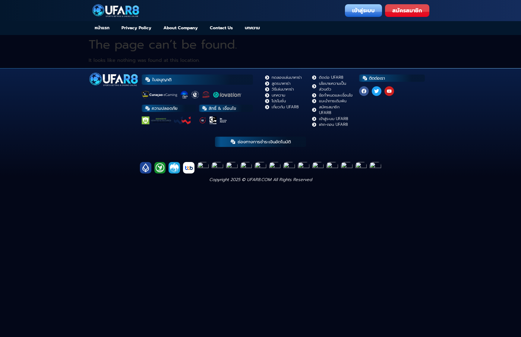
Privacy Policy (136, 28)
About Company (180, 28)
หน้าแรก (102, 28)
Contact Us (221, 28)
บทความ (252, 28)
